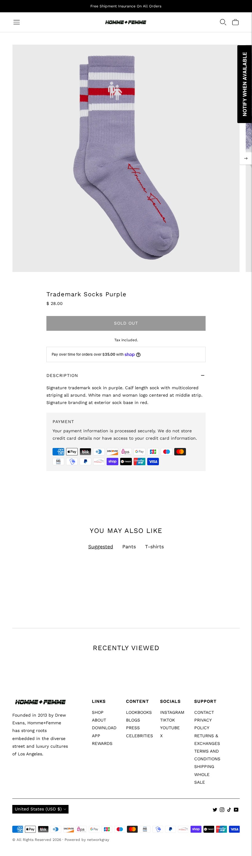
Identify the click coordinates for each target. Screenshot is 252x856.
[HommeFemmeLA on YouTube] (236, 810)
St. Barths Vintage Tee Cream (160, 753)
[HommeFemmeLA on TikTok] (229, 810)
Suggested (100, 547)
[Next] (246, 158)
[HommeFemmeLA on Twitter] (215, 810)
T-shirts (154, 547)
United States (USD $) (38, 808)
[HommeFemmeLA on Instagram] (222, 810)
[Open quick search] (223, 22)
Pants (129, 547)
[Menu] (16, 22)
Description (62, 375)
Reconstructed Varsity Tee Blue (45, 753)
